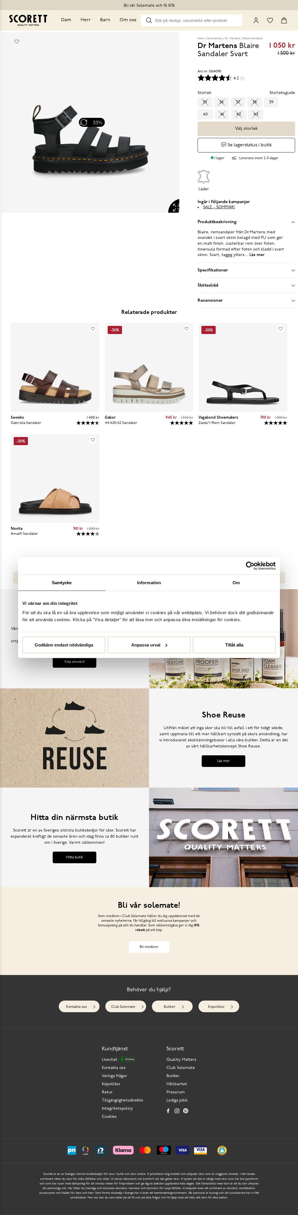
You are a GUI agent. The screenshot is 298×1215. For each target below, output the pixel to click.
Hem (201, 38)
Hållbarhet (176, 1084)
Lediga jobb (177, 1100)
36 (221, 102)
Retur (107, 1092)
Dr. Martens (232, 38)
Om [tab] (236, 582)
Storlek (204, 93)
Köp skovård (74, 662)
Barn (105, 20)
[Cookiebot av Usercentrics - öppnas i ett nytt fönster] (250, 566)
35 (205, 102)
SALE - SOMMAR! (219, 207)
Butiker (169, 1007)
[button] (222, 1150)
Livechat (118, 1060)
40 (205, 114)
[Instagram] (177, 1111)
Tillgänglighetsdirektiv (122, 1100)
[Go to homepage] (28, 20)
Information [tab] (149, 582)
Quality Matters (181, 1060)
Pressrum (175, 1092)
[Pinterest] (185, 1111)
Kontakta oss (76, 1007)
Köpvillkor (216, 1007)
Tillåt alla (234, 644)
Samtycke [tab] (62, 582)
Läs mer (223, 761)
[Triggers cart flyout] (284, 20)
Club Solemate (123, 1007)
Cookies (109, 1117)
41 (222, 114)
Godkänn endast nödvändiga (64, 644)
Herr (86, 20)
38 (255, 102)
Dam (66, 20)
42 (238, 114)
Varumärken (214, 38)
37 (238, 102)
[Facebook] (168, 1111)
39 (271, 102)
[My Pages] (256, 20)
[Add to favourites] (17, 41)
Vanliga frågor (114, 1076)
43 (255, 114)
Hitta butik (74, 857)
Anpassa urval (145, 644)
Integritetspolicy (117, 1108)
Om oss (128, 20)
